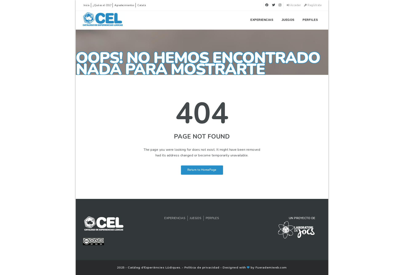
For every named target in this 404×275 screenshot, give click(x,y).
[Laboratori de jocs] (296, 229)
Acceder (295, 5)
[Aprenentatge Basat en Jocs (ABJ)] (102, 20)
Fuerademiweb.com (271, 267)
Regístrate (314, 5)
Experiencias (261, 19)
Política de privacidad (202, 267)
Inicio (87, 5)
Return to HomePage (202, 170)
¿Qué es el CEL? (102, 5)
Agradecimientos (124, 5)
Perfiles (310, 19)
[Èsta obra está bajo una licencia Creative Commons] (93, 241)
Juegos (288, 19)
